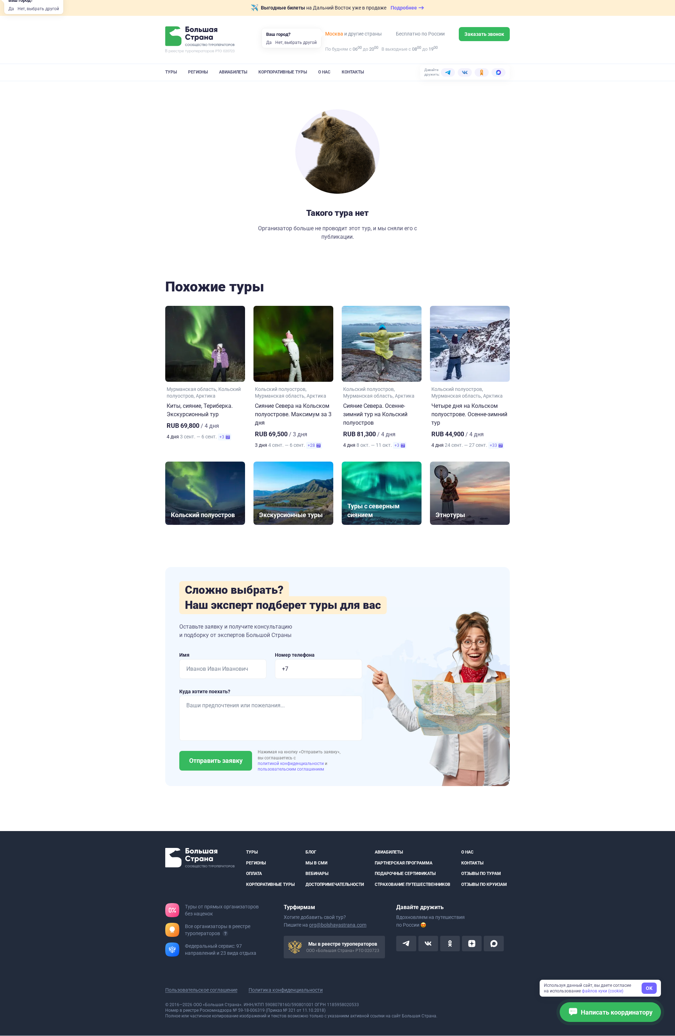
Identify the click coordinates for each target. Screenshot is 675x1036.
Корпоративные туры (282, 72)
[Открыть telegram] (406, 944)
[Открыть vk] (428, 944)
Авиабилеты (233, 72)
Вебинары (317, 873)
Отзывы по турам (481, 873)
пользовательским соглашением (291, 769)
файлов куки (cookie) (602, 991)
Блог (311, 852)
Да (11, 8)
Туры (171, 72)
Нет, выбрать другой (38, 8)
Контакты (353, 72)
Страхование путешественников (412, 884)
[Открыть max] (493, 944)
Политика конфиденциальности (286, 990)
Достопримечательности (335, 884)
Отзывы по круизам (484, 884)
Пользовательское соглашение (201, 990)
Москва (334, 34)
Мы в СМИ (316, 863)
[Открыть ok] (450, 944)
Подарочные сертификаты (405, 873)
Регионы (198, 72)
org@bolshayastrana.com (337, 925)
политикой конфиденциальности (291, 763)
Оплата (254, 873)
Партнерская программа (403, 863)
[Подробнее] (225, 934)
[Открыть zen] (472, 944)
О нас (324, 72)
